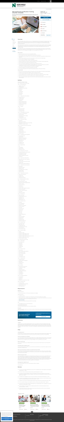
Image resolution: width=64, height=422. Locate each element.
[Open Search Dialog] (51, 1)
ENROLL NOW (45, 17)
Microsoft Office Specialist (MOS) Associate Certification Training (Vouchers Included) (34, 405)
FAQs (19, 329)
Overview (14, 39)
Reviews (13, 46)
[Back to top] (32, 414)
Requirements (21, 288)
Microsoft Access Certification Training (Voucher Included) (22, 405)
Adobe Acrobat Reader (21, 299)
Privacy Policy (33, 420)
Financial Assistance (42, 415)
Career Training (27, 415)
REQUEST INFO (48, 35)
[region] (7, 416)
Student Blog (46, 415)
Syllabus (14, 40)
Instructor (14, 43)
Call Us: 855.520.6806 (45, 19)
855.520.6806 (14, 51)
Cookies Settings (7, 419)
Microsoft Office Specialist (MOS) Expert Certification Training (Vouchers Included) (46, 405)
